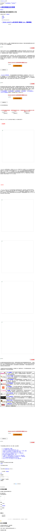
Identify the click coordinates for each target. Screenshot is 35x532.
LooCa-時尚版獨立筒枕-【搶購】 (7, 448)
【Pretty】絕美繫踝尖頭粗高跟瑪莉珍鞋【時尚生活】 (10, 457)
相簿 (3, 16)
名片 (3, 18)
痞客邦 (6, 468)
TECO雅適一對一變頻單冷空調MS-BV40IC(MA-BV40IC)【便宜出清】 (13, 455)
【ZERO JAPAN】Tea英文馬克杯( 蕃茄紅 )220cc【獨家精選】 (17, 22)
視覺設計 (7, 471)
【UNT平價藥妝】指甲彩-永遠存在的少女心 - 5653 (10, 449)
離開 (5, 530)
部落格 (3, 17)
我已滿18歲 (2, 530)
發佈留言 (2, 480)
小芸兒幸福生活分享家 (7, 7)
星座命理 (7, 14)
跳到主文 (1, 9)
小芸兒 (1, 463)
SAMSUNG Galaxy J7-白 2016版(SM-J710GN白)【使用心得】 (12, 458)
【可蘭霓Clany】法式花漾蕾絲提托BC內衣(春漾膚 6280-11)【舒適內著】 (13, 456)
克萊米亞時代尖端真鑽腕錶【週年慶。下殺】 (9, 454)
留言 (8, 468)
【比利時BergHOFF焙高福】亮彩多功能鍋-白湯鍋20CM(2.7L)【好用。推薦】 (14, 450)
